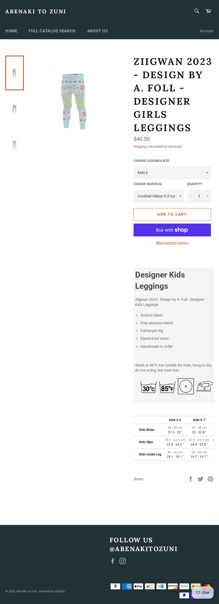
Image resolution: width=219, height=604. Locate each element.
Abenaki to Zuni (36, 11)
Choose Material (148, 184)
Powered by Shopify (52, 591)
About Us (97, 31)
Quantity (194, 184)
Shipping (140, 147)
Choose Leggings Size (151, 161)
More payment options (172, 243)
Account (207, 31)
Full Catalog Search (52, 31)
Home (11, 31)
